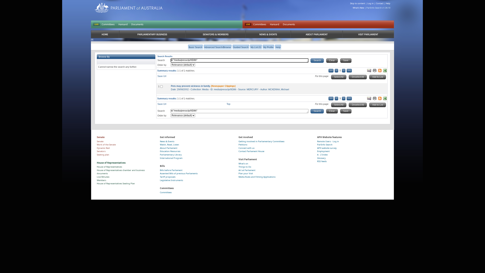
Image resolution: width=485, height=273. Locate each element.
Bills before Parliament (171, 170)
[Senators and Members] (216, 34)
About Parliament (168, 148)
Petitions (243, 144)
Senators (101, 151)
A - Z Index (322, 154)
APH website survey (327, 148)
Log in (370, 3)
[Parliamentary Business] (152, 34)
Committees (108, 24)
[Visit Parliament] (368, 34)
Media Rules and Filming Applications (257, 176)
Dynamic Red (103, 148)
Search (161, 60)
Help (388, 3)
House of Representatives (109, 166)
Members (101, 180)
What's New (358, 7)
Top (228, 104)
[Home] (105, 34)
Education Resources (170, 151)
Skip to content (357, 3)
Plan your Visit (246, 173)
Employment (323, 151)
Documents (137, 24)
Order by (161, 65)
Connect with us (246, 148)
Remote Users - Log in (328, 141)
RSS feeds (322, 161)
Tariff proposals (167, 176)
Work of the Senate (106, 144)
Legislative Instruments (171, 180)
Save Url (161, 76)
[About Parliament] (317, 34)
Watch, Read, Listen (169, 144)
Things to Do (245, 166)
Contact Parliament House (251, 151)
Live (248, 24)
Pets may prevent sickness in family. (190, 86)
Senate (100, 141)
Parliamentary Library (171, 154)
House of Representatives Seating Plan (116, 183)
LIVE (96, 24)
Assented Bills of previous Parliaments (179, 173)
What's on (243, 163)
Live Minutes (103, 176)
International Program (171, 158)
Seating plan (103, 154)
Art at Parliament (247, 170)
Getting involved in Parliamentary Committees (261, 141)
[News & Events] (268, 34)
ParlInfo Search (324, 144)
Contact (379, 3)
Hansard (123, 24)
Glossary (321, 158)
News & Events (167, 141)
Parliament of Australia (129, 8)
